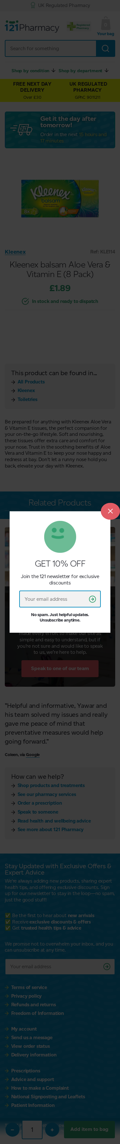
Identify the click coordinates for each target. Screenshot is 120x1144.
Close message (110, 511)
